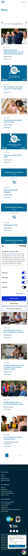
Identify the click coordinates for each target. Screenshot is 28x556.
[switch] (24, 277)
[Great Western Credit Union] (3, 2)
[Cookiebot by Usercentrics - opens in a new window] (19, 246)
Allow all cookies (14, 298)
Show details (19, 293)
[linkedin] (11, 531)
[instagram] (17, 531)
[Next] (21, 455)
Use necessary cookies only (14, 308)
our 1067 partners (11, 254)
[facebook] (14, 531)
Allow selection (14, 303)
